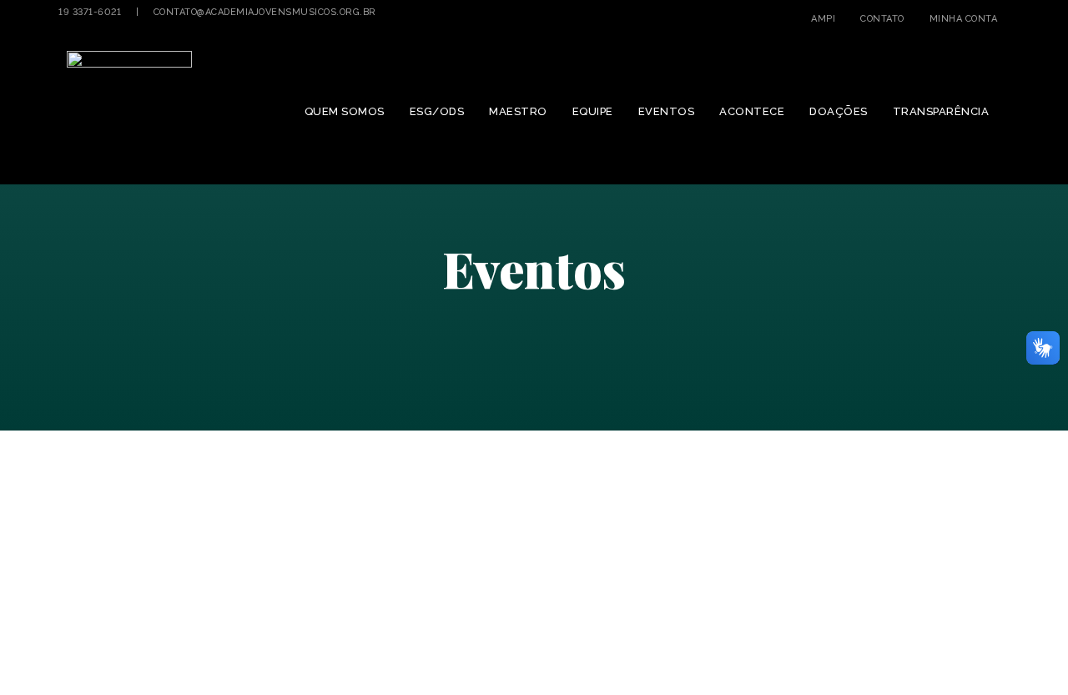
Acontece (751, 111)
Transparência (941, 111)
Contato (882, 18)
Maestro (518, 111)
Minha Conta (963, 18)
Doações (838, 111)
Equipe (592, 111)
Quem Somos (345, 111)
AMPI (823, 18)
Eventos (666, 111)
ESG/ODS (437, 111)
